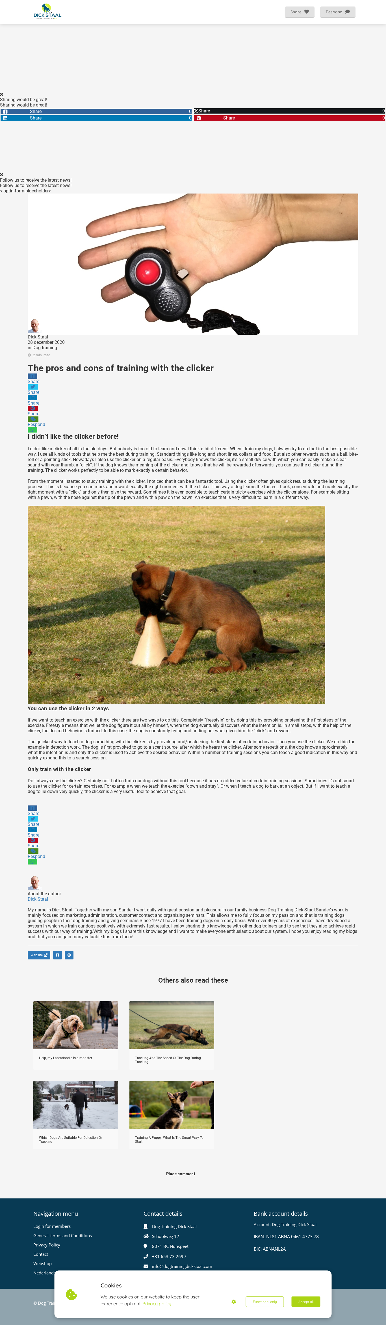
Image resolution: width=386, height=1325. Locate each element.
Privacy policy (156, 1303)
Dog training (44, 347)
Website (37, 955)
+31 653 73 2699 (169, 1256)
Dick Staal (38, 337)
